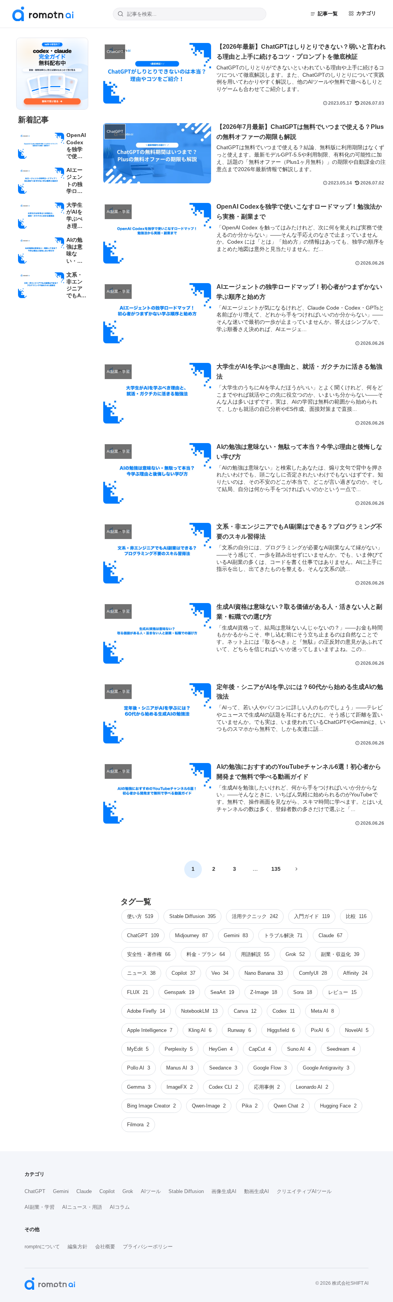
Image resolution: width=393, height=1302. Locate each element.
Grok (127, 1191)
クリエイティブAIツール (304, 1191)
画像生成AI (223, 1191)
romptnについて (42, 1246)
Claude (84, 1191)
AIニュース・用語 (82, 1207)
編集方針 (78, 1246)
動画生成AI (256, 1191)
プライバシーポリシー (148, 1246)
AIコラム (120, 1207)
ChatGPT (35, 1191)
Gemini (61, 1191)
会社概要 (105, 1246)
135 (276, 869)
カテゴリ (366, 13)
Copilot (107, 1191)
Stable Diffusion (186, 1191)
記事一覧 (328, 13)
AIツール (151, 1191)
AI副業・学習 (39, 1207)
